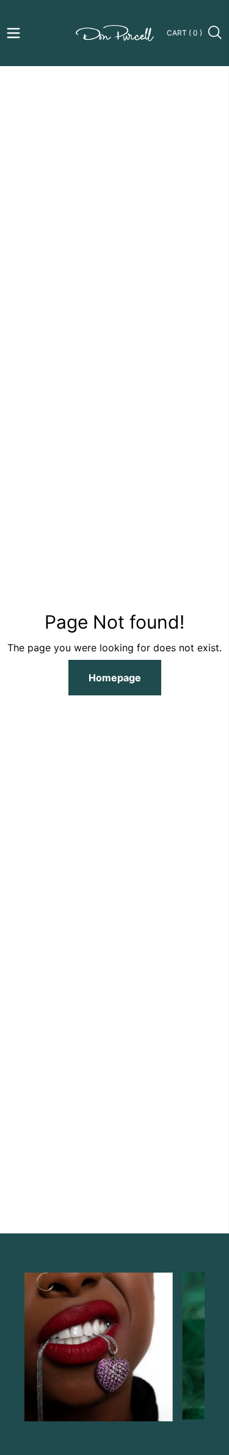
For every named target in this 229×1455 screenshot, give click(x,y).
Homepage (115, 677)
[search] (215, 33)
